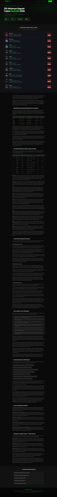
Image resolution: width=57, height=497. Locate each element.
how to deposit (44, 1)
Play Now (50, 1)
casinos (36, 1)
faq (47, 1)
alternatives (39, 1)
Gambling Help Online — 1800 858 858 (35, 491)
